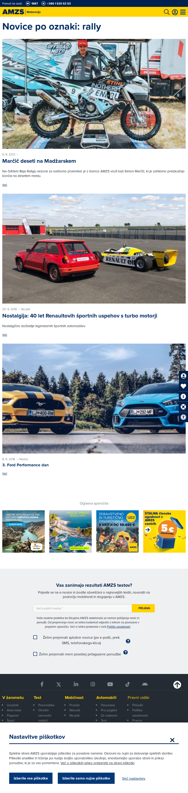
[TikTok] (127, 684)
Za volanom (109, 715)
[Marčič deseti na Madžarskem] (94, 94)
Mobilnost (74, 698)
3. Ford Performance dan (25, 465)
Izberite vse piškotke (31, 778)
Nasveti (74, 710)
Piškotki (137, 705)
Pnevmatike (46, 705)
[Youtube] (110, 684)
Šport (10, 720)
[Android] (145, 684)
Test (37, 698)
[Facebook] (42, 684)
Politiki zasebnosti (118, 627)
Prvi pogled (109, 710)
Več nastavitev (133, 778)
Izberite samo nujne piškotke (86, 778)
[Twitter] (58, 684)
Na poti (74, 715)
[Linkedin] (76, 684)
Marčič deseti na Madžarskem (39, 161)
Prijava (144, 608)
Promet (74, 705)
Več (4, 185)
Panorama (108, 705)
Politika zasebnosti (140, 712)
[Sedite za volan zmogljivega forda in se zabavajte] (94, 399)
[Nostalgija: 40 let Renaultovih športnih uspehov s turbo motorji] (94, 249)
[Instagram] (92, 684)
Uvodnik (13, 705)
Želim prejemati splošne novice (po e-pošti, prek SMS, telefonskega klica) (81, 640)
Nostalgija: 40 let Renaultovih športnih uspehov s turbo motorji (79, 316)
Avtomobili (106, 698)
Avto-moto (14, 710)
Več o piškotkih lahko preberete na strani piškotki (97, 762)
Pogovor (13, 715)
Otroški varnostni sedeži (44, 715)
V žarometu (13, 698)
